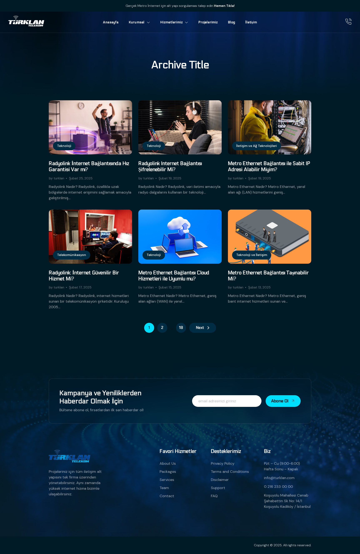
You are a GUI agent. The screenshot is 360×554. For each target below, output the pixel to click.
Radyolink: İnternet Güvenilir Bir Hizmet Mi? (84, 276)
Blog (231, 22)
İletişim (251, 22)
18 (181, 327)
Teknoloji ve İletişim (251, 255)
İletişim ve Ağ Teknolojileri (256, 146)
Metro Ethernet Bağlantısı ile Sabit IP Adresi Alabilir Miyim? (269, 166)
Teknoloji (64, 146)
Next (200, 327)
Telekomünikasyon (71, 255)
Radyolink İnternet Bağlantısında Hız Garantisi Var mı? (89, 166)
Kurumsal (137, 22)
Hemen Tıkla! (224, 6)
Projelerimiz (208, 22)
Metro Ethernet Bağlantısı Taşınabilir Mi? (268, 276)
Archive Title (180, 65)
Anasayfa (111, 22)
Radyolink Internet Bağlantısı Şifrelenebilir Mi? (170, 166)
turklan (59, 178)
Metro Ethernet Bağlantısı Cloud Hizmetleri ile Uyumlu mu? (173, 276)
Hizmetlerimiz (171, 22)
